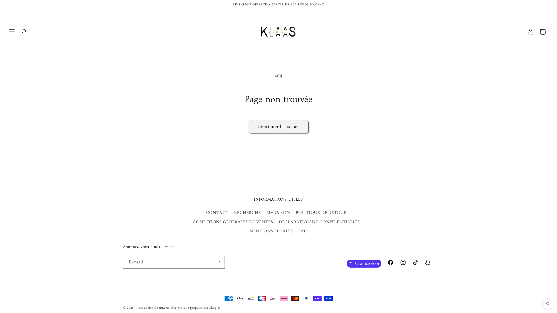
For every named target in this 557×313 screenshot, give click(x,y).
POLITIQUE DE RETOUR (321, 212)
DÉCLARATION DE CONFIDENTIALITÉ (319, 222)
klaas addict (144, 308)
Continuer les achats (278, 127)
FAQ (303, 231)
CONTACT (217, 212)
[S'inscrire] (218, 262)
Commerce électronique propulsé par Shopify (187, 308)
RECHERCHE (247, 212)
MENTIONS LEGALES (271, 231)
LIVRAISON (278, 212)
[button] (12, 32)
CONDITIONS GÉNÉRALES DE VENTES (233, 222)
